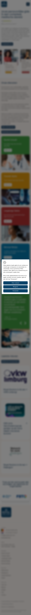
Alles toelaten (15, 282)
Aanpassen (16, 290)
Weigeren (15, 286)
